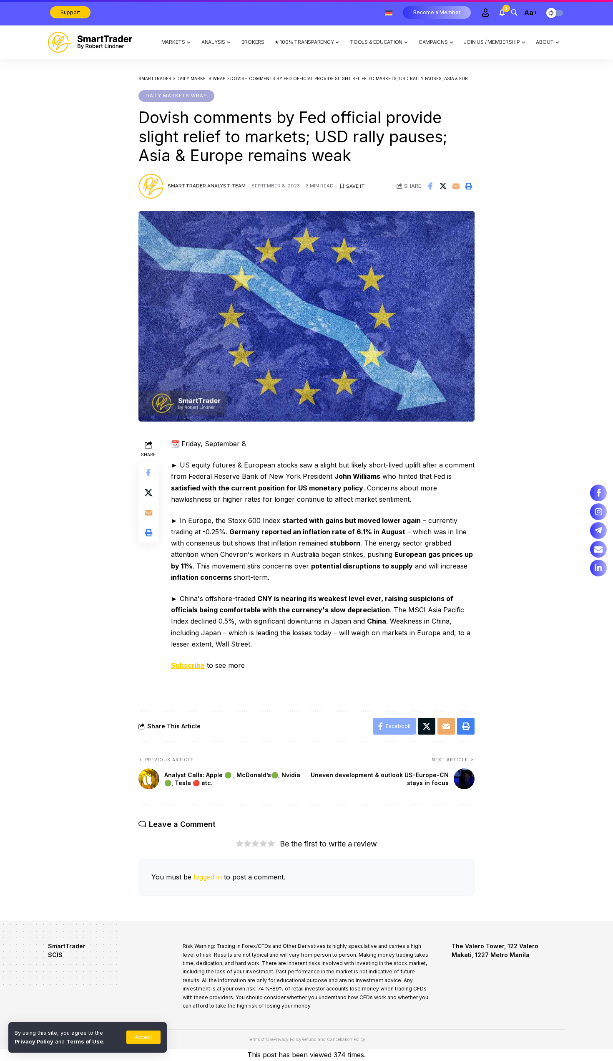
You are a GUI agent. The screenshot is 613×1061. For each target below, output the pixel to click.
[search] (514, 12)
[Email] (456, 186)
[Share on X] (443, 186)
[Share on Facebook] (430, 186)
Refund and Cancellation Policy (333, 1039)
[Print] (469, 186)
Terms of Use (84, 1041)
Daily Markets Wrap (176, 96)
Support (70, 12)
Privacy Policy (34, 1041)
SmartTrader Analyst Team (207, 186)
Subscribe (188, 665)
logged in (207, 877)
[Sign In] (485, 12)
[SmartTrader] (90, 42)
